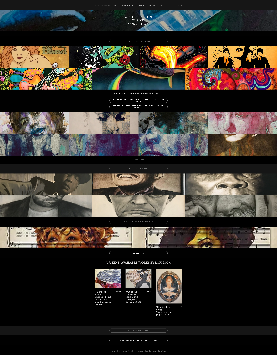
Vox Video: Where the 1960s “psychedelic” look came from (138, 100)
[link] (181, 6)
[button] (160, 6)
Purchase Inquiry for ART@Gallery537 (138, 340)
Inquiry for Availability (138, 41)
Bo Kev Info (138, 253)
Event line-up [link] (127, 6)
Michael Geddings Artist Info (138, 222)
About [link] (152, 6)
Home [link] (116, 6)
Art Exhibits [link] (141, 6)
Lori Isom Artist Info (138, 330)
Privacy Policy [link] (142, 351)
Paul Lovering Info (138, 168)
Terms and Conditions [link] (157, 351)
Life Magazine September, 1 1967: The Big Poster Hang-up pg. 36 (138, 107)
